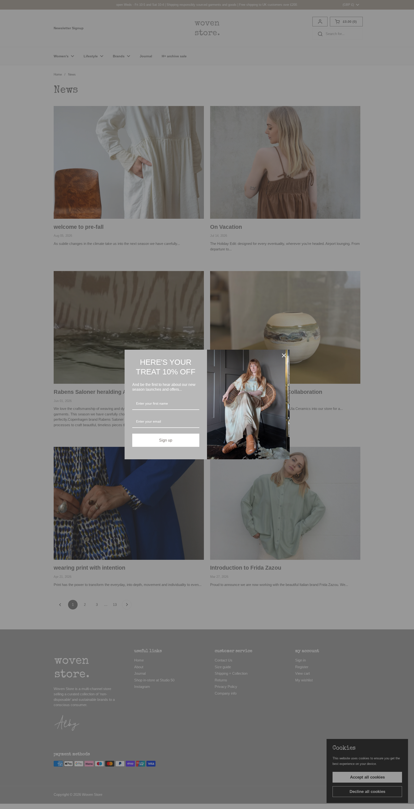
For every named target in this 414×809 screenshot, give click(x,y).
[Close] (284, 355)
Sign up (165, 440)
